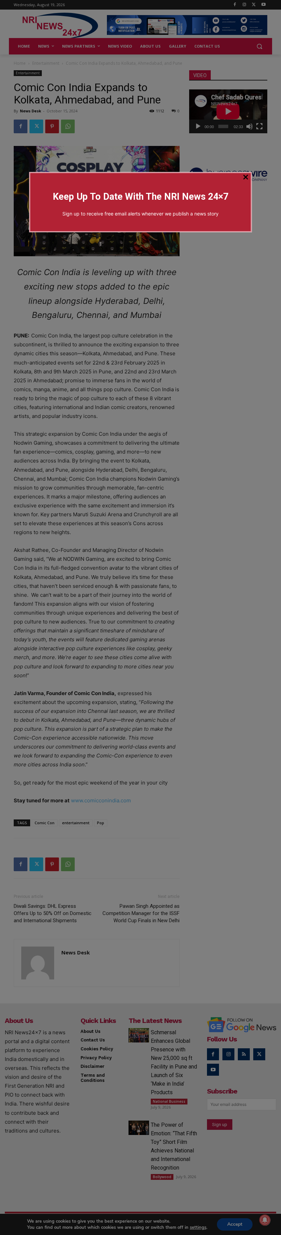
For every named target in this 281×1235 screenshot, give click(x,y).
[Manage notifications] (264, 1219)
